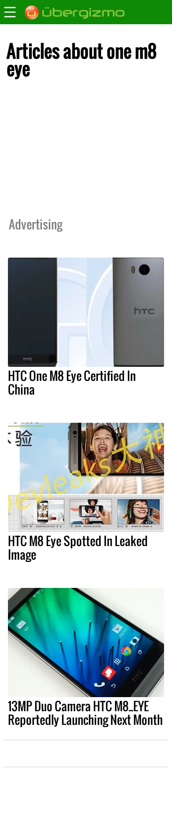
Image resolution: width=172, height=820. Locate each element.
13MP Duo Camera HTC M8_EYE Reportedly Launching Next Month (85, 712)
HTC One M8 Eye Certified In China (72, 382)
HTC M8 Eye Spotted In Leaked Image (78, 547)
